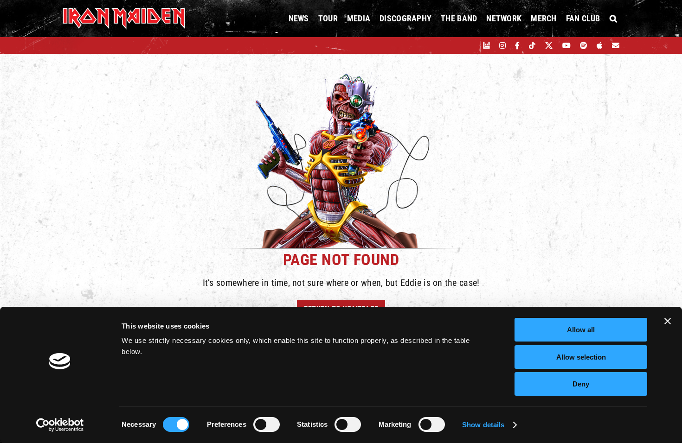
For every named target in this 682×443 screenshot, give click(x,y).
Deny (581, 384)
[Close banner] (667, 321)
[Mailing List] (615, 45)
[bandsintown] (486, 45)
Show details (483, 425)
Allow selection (581, 357)
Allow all (581, 330)
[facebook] (517, 45)
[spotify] (583, 45)
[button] (613, 18)
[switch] (266, 424)
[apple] (599, 45)
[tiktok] (532, 45)
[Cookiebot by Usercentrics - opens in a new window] (60, 425)
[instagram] (502, 45)
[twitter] (549, 45)
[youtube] (566, 45)
